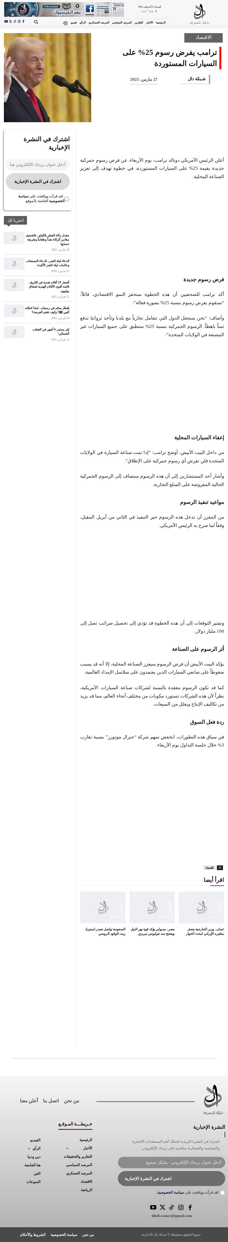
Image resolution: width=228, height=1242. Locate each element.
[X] (10, 22)
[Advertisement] (152, 227)
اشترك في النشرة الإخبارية (37, 181)
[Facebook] (23, 22)
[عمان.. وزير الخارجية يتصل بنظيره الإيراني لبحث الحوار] (201, 907)
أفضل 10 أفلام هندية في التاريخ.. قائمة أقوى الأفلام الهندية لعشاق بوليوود (49, 287)
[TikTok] (15, 22)
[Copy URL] (105, 114)
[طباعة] (142, 114)
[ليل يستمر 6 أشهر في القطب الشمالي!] (14, 332)
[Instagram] (19, 22)
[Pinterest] (179, 114)
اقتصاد (209, 867)
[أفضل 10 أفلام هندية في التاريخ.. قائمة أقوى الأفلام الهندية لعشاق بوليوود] (14, 285)
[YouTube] (153, 1207)
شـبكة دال (197, 79)
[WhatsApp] (160, 114)
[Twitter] (162, 1207)
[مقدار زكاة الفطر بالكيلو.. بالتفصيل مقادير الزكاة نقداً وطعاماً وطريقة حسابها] (14, 238)
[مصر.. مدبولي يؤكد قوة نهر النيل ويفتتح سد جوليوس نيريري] (152, 907)
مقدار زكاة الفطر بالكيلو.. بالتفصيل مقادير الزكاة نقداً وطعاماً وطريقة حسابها (47, 240)
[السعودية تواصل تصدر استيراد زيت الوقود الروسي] (102, 907)
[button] (36, 22)
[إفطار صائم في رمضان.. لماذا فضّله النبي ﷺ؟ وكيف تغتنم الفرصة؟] (14, 311)
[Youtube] (6, 22)
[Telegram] (124, 114)
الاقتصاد (203, 37)
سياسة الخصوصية (170, 1192)
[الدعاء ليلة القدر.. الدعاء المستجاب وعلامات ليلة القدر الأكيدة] (14, 263)
